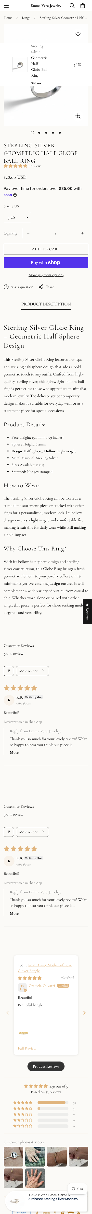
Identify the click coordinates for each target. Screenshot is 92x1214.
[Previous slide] (8, 1012)
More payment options (46, 274)
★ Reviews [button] (87, 611)
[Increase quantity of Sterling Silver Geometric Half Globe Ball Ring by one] (82, 233)
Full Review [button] (27, 1048)
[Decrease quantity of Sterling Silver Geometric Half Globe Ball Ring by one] (28, 233)
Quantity (10, 233)
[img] (29, 978)
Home (8, 17)
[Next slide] (84, 1012)
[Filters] (9, 671)
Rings (26, 17)
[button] (82, 5)
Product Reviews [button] (46, 1066)
